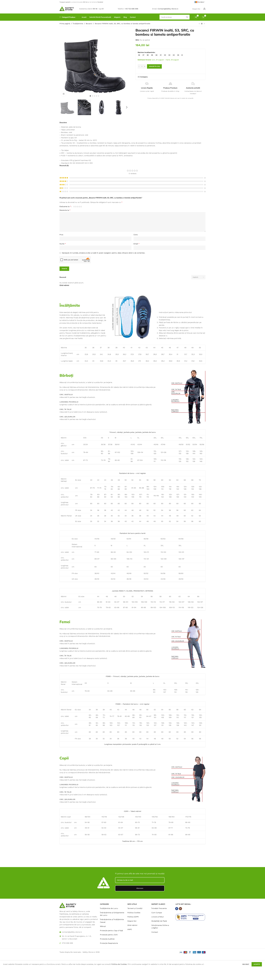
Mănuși (103, 926)
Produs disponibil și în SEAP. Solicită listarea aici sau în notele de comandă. (170, 98)
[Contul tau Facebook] (176, 908)
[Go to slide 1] (90, 95)
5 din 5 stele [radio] (81, 206)
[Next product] (204, 23)
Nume (63, 244)
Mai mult (245, 964)
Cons (136, 235)
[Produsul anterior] (199, 23)
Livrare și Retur (157, 917)
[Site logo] (67, 9)
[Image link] (68, 905)
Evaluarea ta (65, 206)
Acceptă (257, 964)
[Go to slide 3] (94, 95)
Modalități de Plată (159, 921)
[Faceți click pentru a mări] (63, 93)
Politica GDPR (133, 917)
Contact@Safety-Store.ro (168, 9)
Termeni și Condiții (134, 908)
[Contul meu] (204, 9)
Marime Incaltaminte (146, 52)
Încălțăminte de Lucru (109, 908)
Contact (154, 932)
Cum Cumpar (156, 913)
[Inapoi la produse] (202, 23)
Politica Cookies (133, 913)
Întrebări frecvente (159, 908)
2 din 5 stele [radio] (76, 206)
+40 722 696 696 (131, 9)
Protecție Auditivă (107, 939)
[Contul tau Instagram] (180, 908)
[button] (62, 107)
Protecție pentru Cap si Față (111, 931)
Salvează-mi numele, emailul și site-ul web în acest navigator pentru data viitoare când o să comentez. (103, 253)
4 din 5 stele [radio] (79, 206)
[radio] (139, 55)
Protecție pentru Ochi (109, 935)
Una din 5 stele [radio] (74, 206)
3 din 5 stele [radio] (77, 206)
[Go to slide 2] (92, 95)
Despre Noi (131, 921)
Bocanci (89, 24)
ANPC (129, 929)
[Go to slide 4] (96, 95)
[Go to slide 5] (98, 95)
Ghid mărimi (132, 925)
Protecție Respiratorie (109, 943)
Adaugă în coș (154, 66)
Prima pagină (65, 24)
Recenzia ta (65, 210)
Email (136, 244)
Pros (61, 235)
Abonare (139, 888)
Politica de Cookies (119, 964)
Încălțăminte (78, 24)
